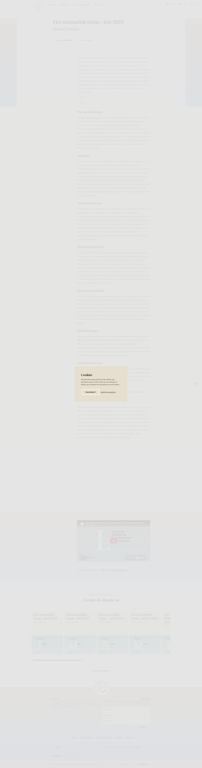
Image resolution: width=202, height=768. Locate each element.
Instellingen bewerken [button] (108, 392)
